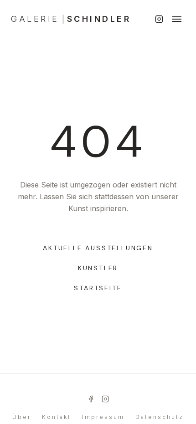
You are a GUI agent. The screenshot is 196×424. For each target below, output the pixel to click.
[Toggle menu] (176, 19)
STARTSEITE (98, 288)
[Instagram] (159, 19)
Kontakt (56, 417)
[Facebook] (90, 399)
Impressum (103, 417)
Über (21, 417)
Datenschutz (159, 417)
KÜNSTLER (98, 268)
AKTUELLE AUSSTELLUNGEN (98, 248)
